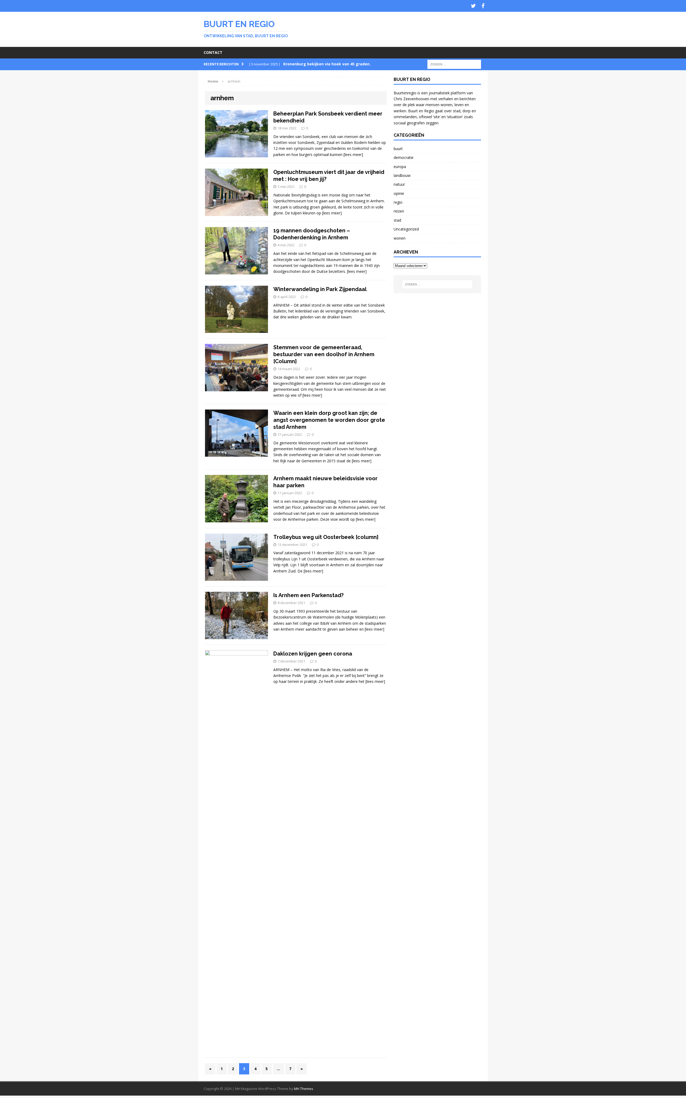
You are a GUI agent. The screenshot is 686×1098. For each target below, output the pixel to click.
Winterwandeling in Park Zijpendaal (320, 289)
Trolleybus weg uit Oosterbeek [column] (325, 537)
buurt (398, 148)
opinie (399, 193)
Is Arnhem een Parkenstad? (308, 595)
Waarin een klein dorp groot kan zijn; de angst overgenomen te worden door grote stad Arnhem (329, 420)
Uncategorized (406, 229)
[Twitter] (473, 6)
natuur (399, 184)
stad (397, 220)
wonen (399, 238)
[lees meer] (353, 154)
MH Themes (303, 1088)
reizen (399, 211)
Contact (213, 52)
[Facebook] (483, 6)
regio (398, 202)
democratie (403, 157)
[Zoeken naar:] (454, 63)
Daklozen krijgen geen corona (312, 653)
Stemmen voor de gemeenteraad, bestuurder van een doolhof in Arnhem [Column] (323, 354)
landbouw (402, 175)
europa (400, 166)
